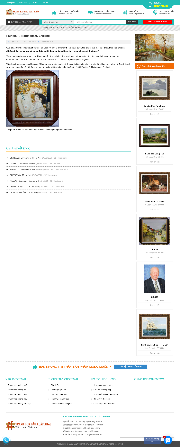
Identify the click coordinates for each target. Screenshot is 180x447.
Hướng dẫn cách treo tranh (106, 394)
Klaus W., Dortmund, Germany (23, 181)
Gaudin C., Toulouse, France (22, 163)
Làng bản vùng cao (154, 154)
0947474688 (161, 5)
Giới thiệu (23, 3)
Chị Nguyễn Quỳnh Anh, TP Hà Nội (25, 158)
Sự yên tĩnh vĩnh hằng (154, 106)
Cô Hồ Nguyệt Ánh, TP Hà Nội (23, 192)
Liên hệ (45, 3)
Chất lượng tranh (58, 390)
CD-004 (154, 297)
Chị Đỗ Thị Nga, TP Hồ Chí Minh (24, 187)
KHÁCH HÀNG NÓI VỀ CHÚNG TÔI (71, 27)
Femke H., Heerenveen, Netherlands (26, 169)
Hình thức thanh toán (60, 399)
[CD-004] (154, 279)
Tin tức (35, 3)
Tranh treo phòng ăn (17, 390)
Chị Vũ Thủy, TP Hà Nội (20, 175)
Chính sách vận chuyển (61, 403)
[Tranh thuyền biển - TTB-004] (154, 326)
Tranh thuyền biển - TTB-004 (154, 345)
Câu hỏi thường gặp (102, 390)
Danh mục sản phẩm (21, 21)
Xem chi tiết (154, 114)
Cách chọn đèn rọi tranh (104, 403)
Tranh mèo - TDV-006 (155, 201)
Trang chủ (11, 3)
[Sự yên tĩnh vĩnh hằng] (154, 88)
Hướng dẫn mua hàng (103, 385)
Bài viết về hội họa (102, 399)
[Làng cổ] (154, 231)
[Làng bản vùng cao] (154, 135)
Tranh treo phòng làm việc (19, 403)
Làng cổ (154, 249)
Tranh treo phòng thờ (17, 394)
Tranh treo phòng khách (18, 385)
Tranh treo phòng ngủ (17, 399)
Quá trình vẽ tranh (59, 394)
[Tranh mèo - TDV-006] (154, 183)
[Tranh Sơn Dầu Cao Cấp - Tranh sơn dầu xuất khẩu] (23, 12)
